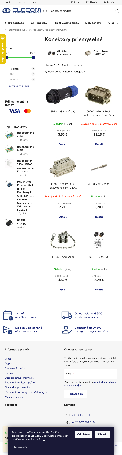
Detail (63, 144)
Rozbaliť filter (18, 86)
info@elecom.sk (81, 415)
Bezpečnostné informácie (19, 378)
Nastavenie (20, 447)
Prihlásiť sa (75, 394)
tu (44, 439)
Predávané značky (15, 368)
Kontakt (9, 373)
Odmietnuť (83, 434)
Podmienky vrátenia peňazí (20, 382)
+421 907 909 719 (83, 422)
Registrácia (108, 2)
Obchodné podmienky (17, 387)
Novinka (22, 79)
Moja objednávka (14, 397)
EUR (73, 2)
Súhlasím (102, 434)
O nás (8, 2)
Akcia (22, 74)
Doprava (22, 2)
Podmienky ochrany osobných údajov (26, 392)
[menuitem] (14, 22)
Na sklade (22, 68)
